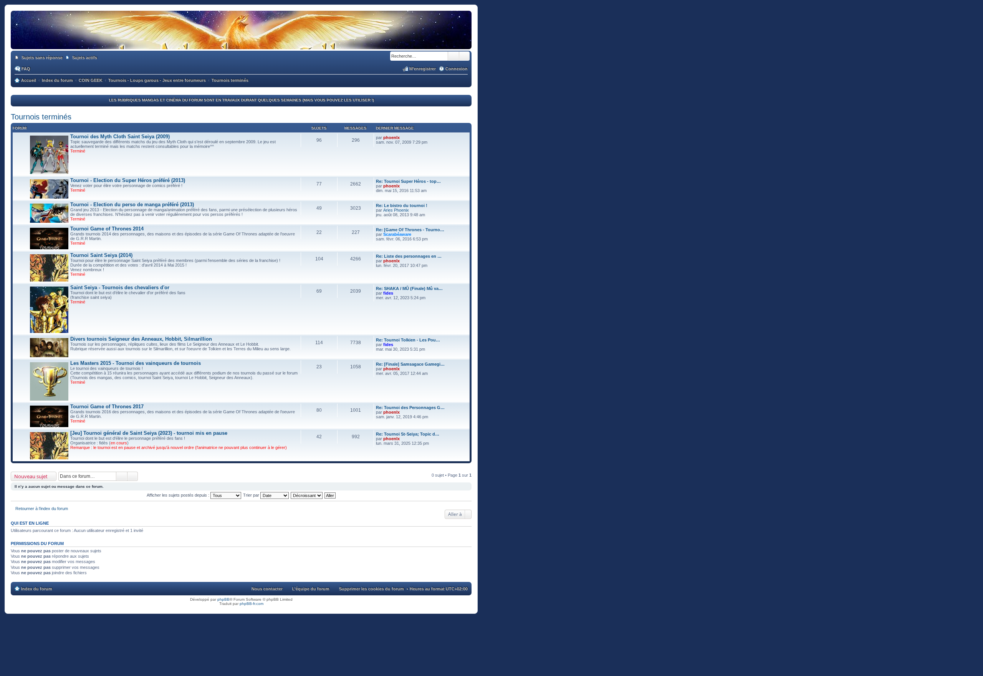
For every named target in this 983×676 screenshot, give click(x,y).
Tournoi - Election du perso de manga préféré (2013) (132, 204)
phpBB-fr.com (251, 603)
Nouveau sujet (31, 476)
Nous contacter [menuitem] (267, 589)
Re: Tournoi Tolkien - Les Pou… (408, 340)
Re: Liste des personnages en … (409, 256)
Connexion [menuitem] (456, 68)
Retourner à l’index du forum (41, 508)
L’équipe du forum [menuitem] (310, 589)
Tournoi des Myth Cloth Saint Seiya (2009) (120, 136)
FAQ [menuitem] (26, 68)
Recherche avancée (464, 56)
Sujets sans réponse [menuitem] (42, 57)
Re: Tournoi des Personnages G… (410, 407)
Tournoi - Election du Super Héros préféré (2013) (127, 180)
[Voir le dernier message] (403, 137)
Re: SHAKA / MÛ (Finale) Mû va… (409, 288)
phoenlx (391, 137)
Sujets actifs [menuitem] (84, 57)
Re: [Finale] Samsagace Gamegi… (410, 364)
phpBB (223, 599)
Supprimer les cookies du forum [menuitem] (371, 589)
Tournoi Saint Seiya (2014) (101, 255)
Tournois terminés (41, 117)
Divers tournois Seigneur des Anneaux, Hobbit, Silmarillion (141, 339)
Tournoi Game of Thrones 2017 (107, 406)
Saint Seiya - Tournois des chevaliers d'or (119, 287)
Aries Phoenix (396, 210)
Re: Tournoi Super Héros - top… (408, 181)
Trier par (251, 495)
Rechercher (453, 56)
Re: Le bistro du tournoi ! (401, 205)
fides (388, 293)
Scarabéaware (397, 234)
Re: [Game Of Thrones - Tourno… (410, 229)
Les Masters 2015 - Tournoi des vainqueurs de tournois (135, 363)
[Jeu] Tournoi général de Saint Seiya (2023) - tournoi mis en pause (148, 433)
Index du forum (36, 589)
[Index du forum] (241, 41)
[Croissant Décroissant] (307, 495)
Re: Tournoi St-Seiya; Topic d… (407, 434)
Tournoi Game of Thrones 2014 (107, 229)
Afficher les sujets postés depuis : (178, 495)
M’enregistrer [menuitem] (422, 68)
